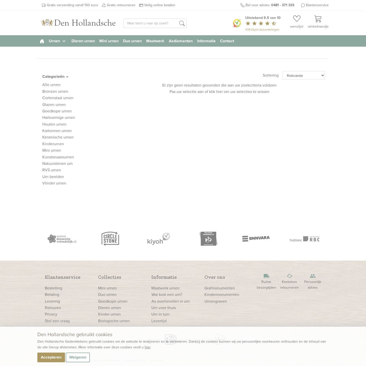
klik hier (216, 91)
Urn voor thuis (163, 308)
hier (147, 347)
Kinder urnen (109, 314)
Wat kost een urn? (166, 294)
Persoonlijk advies (312, 281)
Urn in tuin (160, 314)
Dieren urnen (83, 41)
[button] (182, 23)
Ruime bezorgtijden (266, 281)
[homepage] (42, 41)
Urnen (58, 41)
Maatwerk (155, 41)
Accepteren (51, 357)
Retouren (53, 308)
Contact (227, 41)
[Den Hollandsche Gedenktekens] (78, 22)
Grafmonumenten (219, 288)
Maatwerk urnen (165, 288)
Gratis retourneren (121, 5)
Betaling (52, 294)
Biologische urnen (114, 321)
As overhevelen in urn (170, 301)
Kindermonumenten (221, 294)
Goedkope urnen (112, 301)
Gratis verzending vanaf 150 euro (72, 5)
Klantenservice (317, 5)
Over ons (214, 277)
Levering (52, 301)
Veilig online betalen (159, 5)
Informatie (206, 41)
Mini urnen (109, 41)
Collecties (109, 277)
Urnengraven (215, 301)
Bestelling (53, 288)
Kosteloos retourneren (289, 281)
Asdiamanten (181, 41)
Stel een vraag (57, 321)
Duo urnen (132, 41)
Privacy (51, 314)
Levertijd (159, 321)
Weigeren (77, 357)
